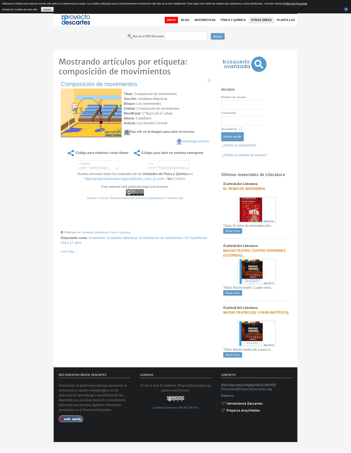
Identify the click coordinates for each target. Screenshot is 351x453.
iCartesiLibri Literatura (240, 184)
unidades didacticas (123, 238)
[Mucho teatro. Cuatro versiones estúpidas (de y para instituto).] (256, 271)
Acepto (47, 9)
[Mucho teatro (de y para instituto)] (256, 333)
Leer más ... (69, 251)
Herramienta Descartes (244, 403)
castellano (98, 238)
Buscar (217, 36)
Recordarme (229, 129)
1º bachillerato (196, 238)
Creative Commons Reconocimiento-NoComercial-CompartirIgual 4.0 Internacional (135, 198)
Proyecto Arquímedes (242, 410)
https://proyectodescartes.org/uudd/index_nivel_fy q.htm (125, 179)
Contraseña (228, 113)
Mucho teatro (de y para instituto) (255, 312)
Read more (232, 230)
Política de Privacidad (295, 3)
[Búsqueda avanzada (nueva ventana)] (244, 64)
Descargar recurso (195, 141)
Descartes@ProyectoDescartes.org (246, 389)
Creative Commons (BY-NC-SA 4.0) (175, 407)
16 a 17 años (72, 242)
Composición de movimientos (99, 84)
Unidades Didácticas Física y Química (106, 232)
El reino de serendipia (244, 188)
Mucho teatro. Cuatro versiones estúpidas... (254, 253)
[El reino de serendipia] (256, 209)
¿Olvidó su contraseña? (239, 145)
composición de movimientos (162, 238)
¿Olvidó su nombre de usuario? (244, 155)
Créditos (179, 179)
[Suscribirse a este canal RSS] (209, 80)
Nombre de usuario (233, 97)
